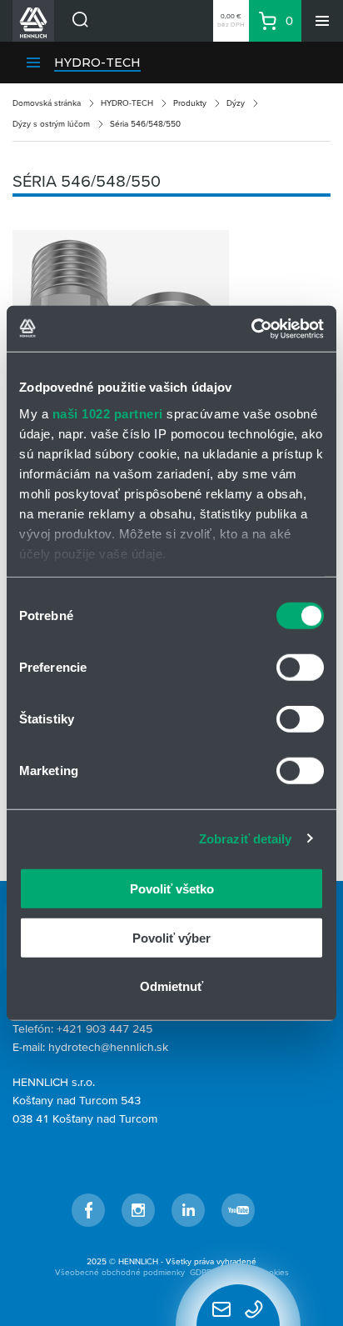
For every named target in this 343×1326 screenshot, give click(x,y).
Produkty (189, 103)
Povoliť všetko (172, 889)
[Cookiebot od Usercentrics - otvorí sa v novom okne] (251, 328)
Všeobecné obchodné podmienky (120, 1272)
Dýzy (235, 103)
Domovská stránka (46, 103)
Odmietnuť (171, 986)
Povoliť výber (171, 937)
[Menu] (322, 21)
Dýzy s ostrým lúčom (51, 123)
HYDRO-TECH (97, 62)
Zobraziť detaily (245, 838)
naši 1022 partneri (107, 413)
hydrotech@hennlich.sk (108, 1046)
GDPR (200, 1272)
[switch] (300, 667)
